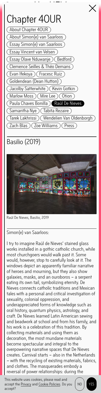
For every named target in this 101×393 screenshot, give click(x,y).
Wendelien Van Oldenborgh (67, 118)
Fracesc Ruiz (50, 74)
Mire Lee (47, 96)
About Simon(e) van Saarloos (36, 37)
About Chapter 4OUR (29, 30)
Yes (91, 384)
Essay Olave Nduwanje (30, 59)
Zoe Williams (46, 126)
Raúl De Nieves (67, 103)
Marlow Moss (21, 96)
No (79, 384)
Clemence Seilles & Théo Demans (40, 67)
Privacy (26, 384)
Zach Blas (18, 126)
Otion (67, 96)
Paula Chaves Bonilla (29, 103)
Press (69, 126)
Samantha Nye (23, 111)
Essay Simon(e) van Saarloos (36, 44)
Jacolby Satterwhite (27, 89)
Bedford (64, 59)
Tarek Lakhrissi (23, 118)
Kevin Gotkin (63, 89)
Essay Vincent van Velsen (32, 52)
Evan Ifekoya (21, 74)
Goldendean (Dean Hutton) (34, 81)
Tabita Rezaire (56, 111)
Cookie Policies (49, 384)
